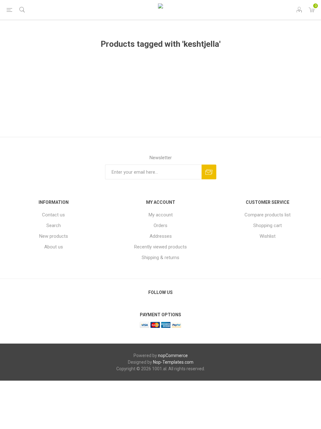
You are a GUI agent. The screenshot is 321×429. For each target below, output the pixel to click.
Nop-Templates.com (173, 362)
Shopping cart (267, 225)
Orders (160, 225)
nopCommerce (173, 355)
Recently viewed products (160, 247)
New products (53, 236)
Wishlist (268, 236)
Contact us (53, 215)
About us (53, 247)
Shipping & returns (160, 257)
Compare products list (268, 215)
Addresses (161, 236)
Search (53, 225)
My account (161, 215)
